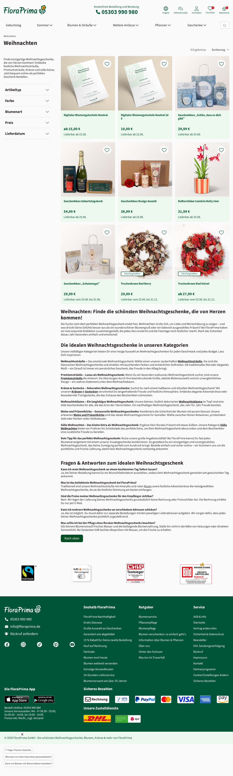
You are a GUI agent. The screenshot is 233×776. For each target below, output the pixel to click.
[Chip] (135, 573)
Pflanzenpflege (148, 622)
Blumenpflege (147, 628)
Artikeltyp (13, 89)
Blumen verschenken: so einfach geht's (162, 634)
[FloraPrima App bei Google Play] (43, 699)
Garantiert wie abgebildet (99, 634)
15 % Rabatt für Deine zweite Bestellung (108, 640)
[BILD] (196, 573)
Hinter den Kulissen (151, 652)
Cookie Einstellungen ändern (211, 675)
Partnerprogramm (204, 669)
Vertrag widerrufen (205, 628)
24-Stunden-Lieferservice (99, 675)
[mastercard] (166, 699)
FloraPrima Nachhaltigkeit (99, 617)
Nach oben (71, 538)
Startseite (199, 622)
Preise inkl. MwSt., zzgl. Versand (23, 718)
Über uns (144, 646)
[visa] (185, 699)
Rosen (148, 486)
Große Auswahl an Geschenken (103, 628)
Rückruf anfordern (24, 633)
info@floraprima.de (25, 626)
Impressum (200, 657)
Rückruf (198, 652)
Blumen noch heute (95, 657)
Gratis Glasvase (93, 622)
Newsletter (200, 640)
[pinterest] (55, 645)
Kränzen (77, 391)
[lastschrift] (122, 699)
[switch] (81, 576)
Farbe (9, 100)
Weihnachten (10, 36)
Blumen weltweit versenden (101, 663)
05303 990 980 (120, 11)
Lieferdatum (15, 133)
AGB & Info (199, 617)
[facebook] (6, 645)
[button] (17, 739)
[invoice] (96, 699)
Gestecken (91, 391)
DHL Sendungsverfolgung (209, 646)
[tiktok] (39, 645)
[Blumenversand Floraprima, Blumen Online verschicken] (25, 14)
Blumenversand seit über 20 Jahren (105, 681)
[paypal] (145, 699)
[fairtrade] (29, 573)
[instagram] (23, 645)
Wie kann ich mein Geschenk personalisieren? (28, 756)
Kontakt (198, 663)
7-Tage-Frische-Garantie (18, 750)
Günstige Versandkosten (98, 669)
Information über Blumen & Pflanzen (161, 640)
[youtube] (72, 645)
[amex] (205, 699)
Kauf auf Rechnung (95, 646)
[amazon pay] (223, 699)
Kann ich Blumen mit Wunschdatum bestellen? (28, 763)
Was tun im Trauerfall (152, 657)
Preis (9, 122)
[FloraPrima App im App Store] (16, 699)
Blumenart (13, 111)
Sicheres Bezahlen (204, 681)
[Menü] (88, 567)
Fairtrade (89, 652)
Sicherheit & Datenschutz (208, 634)
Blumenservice (148, 617)
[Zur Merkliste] (109, 61)
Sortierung (218, 50)
